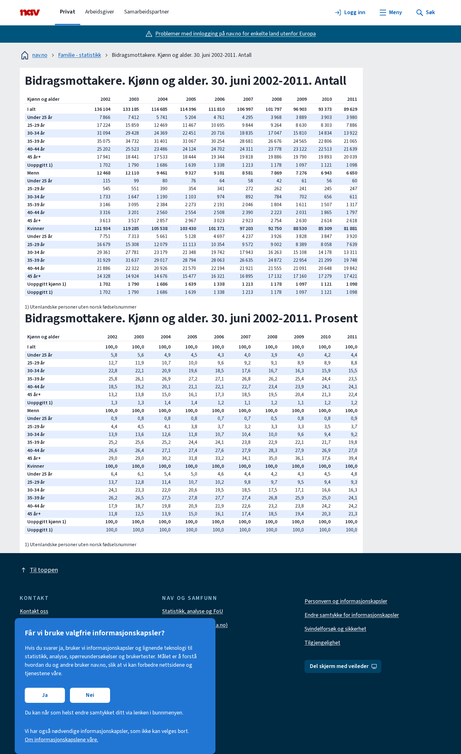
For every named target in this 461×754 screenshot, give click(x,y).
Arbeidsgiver (99, 12)
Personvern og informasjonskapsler (346, 601)
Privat (67, 12)
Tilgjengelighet (322, 643)
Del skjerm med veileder (339, 666)
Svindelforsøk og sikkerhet (335, 629)
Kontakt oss (34, 611)
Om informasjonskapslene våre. (61, 740)
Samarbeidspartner (146, 12)
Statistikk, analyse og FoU (192, 611)
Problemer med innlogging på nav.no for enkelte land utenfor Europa (235, 34)
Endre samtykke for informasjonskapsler (352, 615)
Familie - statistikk (79, 55)
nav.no (39, 55)
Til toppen (44, 570)
